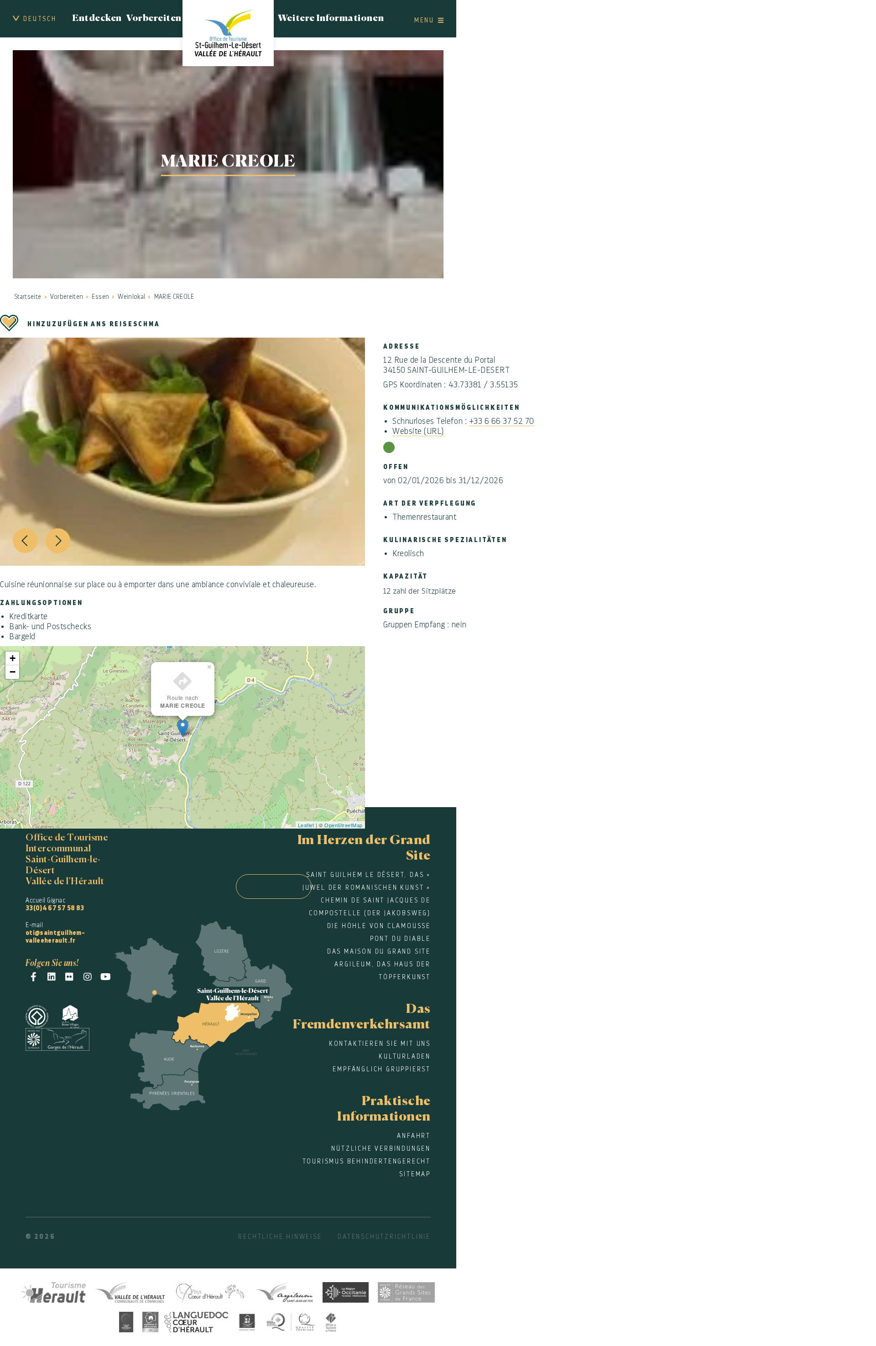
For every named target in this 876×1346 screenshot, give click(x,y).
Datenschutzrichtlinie (384, 1236)
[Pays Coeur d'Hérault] (209, 1291)
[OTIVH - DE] (228, 33)
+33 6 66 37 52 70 (501, 421)
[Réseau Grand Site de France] (406, 1291)
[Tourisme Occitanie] (345, 1291)
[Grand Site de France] (64, 1038)
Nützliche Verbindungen (381, 1148)
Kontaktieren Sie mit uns (380, 1043)
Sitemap (415, 1174)
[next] (58, 540)
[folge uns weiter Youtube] (106, 977)
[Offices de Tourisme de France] (331, 1321)
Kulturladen (405, 1056)
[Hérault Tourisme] (54, 1291)
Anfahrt (414, 1135)
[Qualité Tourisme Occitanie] (291, 1321)
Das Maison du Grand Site (379, 951)
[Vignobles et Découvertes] (185, 1321)
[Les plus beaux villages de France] (77, 1015)
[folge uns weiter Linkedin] (52, 977)
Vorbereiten (154, 18)
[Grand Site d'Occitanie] (126, 1321)
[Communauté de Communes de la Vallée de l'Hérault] (129, 1291)
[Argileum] (284, 1291)
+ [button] (13, 658)
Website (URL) (418, 431)
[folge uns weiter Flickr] (70, 977)
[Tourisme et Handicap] (247, 1321)
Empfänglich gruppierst (382, 1069)
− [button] (13, 672)
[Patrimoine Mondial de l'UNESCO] (44, 1015)
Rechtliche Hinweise (280, 1236)
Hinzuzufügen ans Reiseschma (93, 324)
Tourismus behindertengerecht (366, 1161)
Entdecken (97, 18)
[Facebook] (34, 977)
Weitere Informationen (331, 18)
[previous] (25, 540)
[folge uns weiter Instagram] (88, 977)
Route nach (182, 702)
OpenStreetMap (343, 825)
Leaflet (306, 825)
